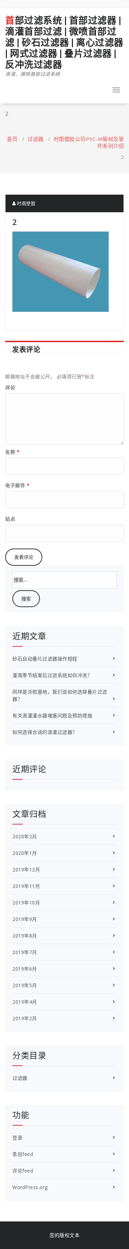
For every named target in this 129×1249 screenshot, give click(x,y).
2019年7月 (24, 952)
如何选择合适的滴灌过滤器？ (44, 732)
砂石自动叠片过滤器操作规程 (44, 658)
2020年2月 (24, 836)
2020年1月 (24, 853)
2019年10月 (26, 902)
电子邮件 (17, 485)
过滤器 (36, 138)
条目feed (22, 1154)
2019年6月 (24, 968)
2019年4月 (24, 1002)
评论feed (22, 1170)
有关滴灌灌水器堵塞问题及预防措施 (52, 715)
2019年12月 (26, 869)
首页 (12, 138)
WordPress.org (30, 1187)
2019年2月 (24, 1018)
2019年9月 (24, 919)
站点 (10, 518)
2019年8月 (24, 935)
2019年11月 (26, 886)
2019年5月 (24, 985)
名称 (12, 452)
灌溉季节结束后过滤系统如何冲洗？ (52, 675)
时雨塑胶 (25, 203)
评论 (10, 387)
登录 (17, 1137)
